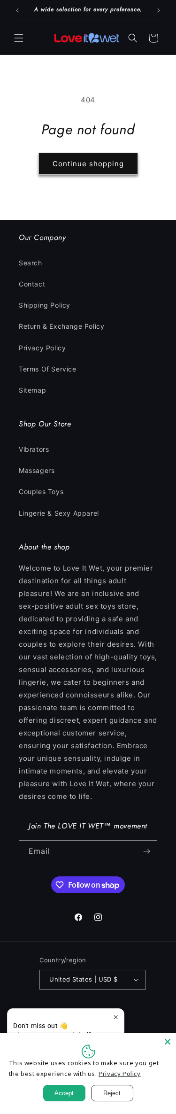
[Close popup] (115, 1017)
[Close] (167, 1041)
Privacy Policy (42, 348)
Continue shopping (88, 163)
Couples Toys (41, 491)
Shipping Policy (44, 305)
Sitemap (32, 390)
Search (30, 263)
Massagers (36, 470)
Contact (32, 284)
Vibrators (34, 449)
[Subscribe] (146, 851)
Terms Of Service (48, 369)
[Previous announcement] (17, 10)
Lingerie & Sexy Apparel (59, 513)
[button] (18, 38)
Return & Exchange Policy (61, 326)
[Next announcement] (158, 10)
